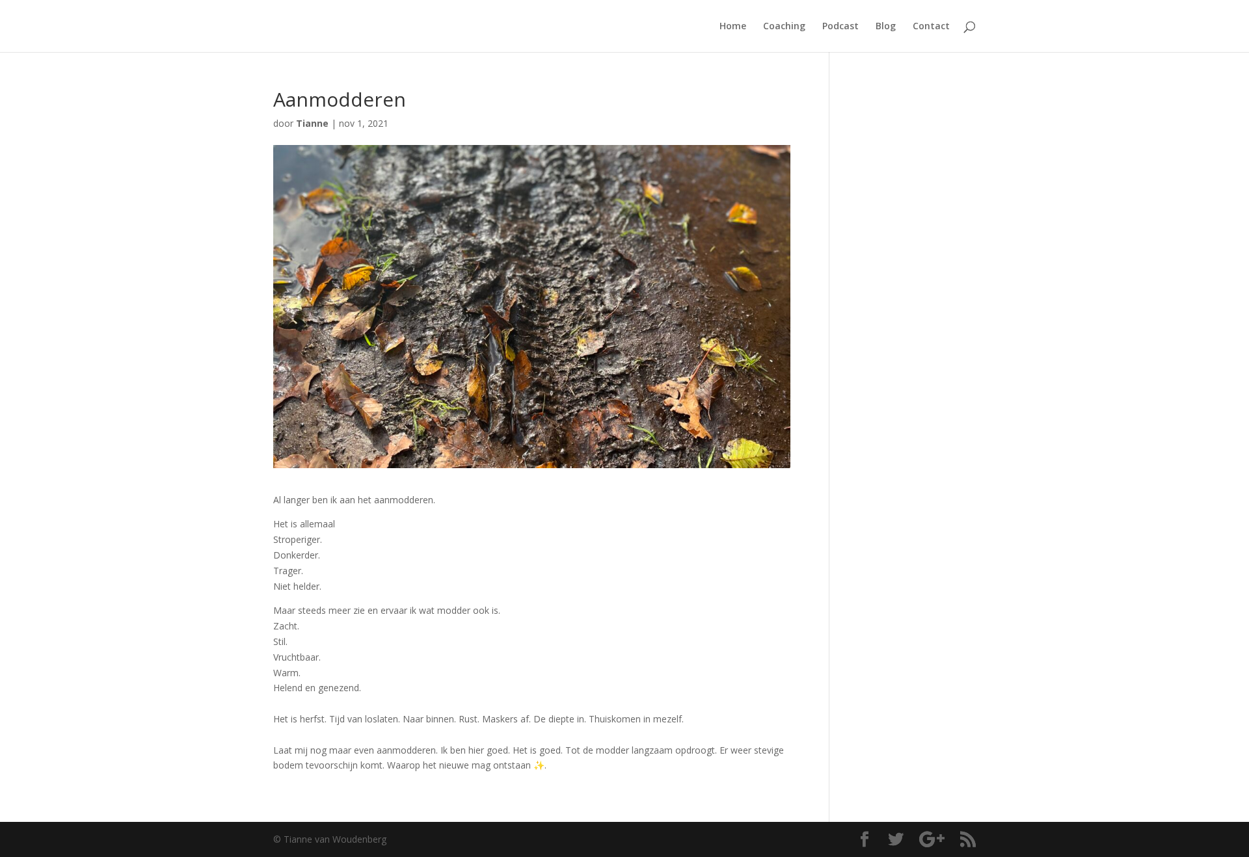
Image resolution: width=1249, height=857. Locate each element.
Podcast (840, 26)
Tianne (312, 123)
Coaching (784, 26)
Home (732, 26)
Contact (931, 26)
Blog (886, 26)
